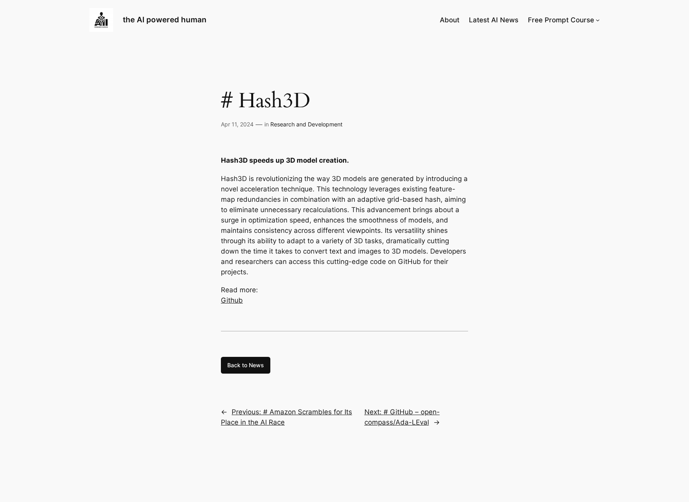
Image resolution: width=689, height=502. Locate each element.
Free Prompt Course (561, 20)
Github (232, 300)
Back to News (245, 365)
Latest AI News (493, 20)
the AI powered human (165, 19)
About (449, 20)
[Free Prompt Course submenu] (598, 20)
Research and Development (306, 124)
